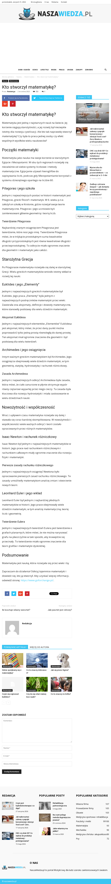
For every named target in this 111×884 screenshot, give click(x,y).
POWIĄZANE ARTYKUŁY (15, 647)
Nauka (5, 81)
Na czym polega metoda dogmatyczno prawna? (62, 817)
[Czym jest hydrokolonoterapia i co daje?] (8, 806)
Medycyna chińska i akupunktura (91, 834)
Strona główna (36, 2)
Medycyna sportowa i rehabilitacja (92, 817)
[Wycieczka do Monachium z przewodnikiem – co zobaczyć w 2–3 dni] (82, 170)
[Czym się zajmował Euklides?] (12, 684)
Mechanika (81, 830)
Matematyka (14, 81)
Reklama (55, 2)
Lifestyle (44, 70)
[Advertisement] (55, 44)
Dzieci (35, 70)
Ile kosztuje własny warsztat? (16, 610)
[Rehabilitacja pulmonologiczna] (45, 806)
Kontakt (64, 2)
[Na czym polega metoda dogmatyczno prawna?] (45, 818)
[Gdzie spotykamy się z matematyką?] (12, 660)
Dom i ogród (24, 70)
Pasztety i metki (83, 821)
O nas (47, 2)
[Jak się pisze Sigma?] (61, 660)
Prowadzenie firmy (85, 808)
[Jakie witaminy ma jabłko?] (45, 831)
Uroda (70, 70)
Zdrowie (89, 70)
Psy (77, 838)
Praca (61, 70)
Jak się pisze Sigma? (60, 670)
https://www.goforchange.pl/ (37, 580)
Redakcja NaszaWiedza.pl (89, 119)
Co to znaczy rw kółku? (61, 694)
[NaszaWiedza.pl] (55, 14)
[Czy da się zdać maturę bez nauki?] (37, 684)
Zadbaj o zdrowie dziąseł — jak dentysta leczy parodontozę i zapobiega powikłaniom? (99, 189)
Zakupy (79, 70)
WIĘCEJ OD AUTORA (39, 647)
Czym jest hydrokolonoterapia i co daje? (90, 113)
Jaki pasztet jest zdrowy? (60, 610)
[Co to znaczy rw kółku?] (61, 684)
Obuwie (79, 812)
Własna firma (82, 804)
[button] (105, 69)
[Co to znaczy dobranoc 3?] (37, 660)
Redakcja (11, 91)
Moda (53, 70)
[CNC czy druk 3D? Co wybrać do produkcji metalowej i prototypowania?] (82, 153)
